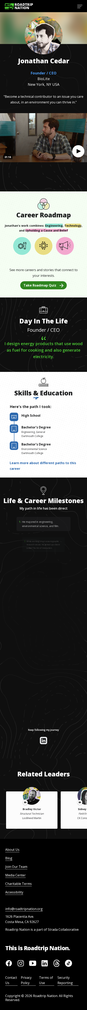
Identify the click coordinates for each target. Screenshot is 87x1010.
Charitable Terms (18, 883)
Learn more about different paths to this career (43, 466)
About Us (12, 849)
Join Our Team (16, 866)
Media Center (15, 875)
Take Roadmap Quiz (39, 285)
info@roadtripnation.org (24, 909)
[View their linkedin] (43, 740)
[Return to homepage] (19, 6)
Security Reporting (65, 980)
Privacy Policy (26, 980)
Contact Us (11, 980)
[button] (78, 151)
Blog (8, 858)
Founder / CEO (43, 73)
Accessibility (14, 892)
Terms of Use (46, 980)
